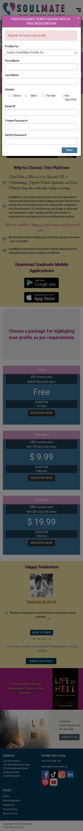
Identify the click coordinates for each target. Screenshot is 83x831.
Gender (9, 89)
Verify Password (15, 135)
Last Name (12, 75)
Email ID (10, 106)
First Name (12, 60)
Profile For (12, 46)
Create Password (16, 120)
